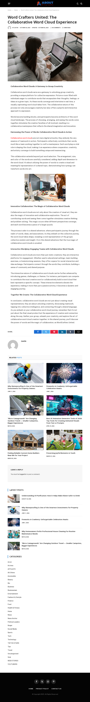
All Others (11, 572)
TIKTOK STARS (13, 643)
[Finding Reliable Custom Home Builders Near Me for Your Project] (26, 440)
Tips (9, 646)
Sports (10, 632)
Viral (9, 657)
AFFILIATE (12, 569)
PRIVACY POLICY (42, 689)
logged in (23, 474)
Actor (10, 562)
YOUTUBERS (12, 664)
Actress (10, 565)
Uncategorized (13, 654)
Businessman (12, 590)
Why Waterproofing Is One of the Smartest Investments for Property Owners (25, 387)
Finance (10, 601)
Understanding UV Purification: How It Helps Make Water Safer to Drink (51, 496)
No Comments (56, 27)
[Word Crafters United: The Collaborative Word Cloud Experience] (45, 56)
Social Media (12, 629)
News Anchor (12, 618)
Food (9, 604)
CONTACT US (56, 689)
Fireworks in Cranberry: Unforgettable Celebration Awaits (61, 387)
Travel (10, 650)
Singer (10, 625)
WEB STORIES (13, 661)
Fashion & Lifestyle (14, 597)
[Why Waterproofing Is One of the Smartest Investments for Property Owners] (26, 373)
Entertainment (13, 594)
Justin (16, 27)
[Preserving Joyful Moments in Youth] (64, 440)
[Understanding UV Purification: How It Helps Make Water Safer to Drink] (14, 498)
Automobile (12, 576)
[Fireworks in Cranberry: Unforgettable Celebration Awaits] (64, 373)
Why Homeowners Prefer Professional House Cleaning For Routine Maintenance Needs (48, 532)
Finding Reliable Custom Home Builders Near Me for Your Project (23, 454)
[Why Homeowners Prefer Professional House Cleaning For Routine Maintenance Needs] (14, 534)
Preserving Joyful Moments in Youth (60, 453)
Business (11, 587)
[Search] (81, 3)
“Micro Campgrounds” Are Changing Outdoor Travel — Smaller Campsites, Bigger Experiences (23, 420)
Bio (9, 583)
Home (10, 611)
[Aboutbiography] (45, 3)
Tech (9, 636)
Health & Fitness (14, 608)
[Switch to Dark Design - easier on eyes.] (77, 4)
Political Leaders (14, 622)
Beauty (10, 580)
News (10, 615)
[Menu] (9, 4)
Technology (12, 639)
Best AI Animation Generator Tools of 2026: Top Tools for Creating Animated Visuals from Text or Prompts (64, 420)
